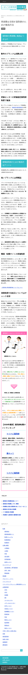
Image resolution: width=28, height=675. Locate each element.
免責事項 (4, 662)
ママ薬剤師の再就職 (8, 512)
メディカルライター (9, 603)
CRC (5, 592)
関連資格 (6, 573)
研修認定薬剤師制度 (17, 107)
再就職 (3, 28)
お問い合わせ (6, 660)
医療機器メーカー (9, 611)
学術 (5, 617)
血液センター (8, 562)
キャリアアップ (7, 565)
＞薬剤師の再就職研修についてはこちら (12, 287)
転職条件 (6, 542)
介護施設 (6, 548)
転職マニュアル (8, 537)
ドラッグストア (7, 581)
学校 (5, 553)
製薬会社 (6, 625)
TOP (12, 15)
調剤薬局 (5, 645)
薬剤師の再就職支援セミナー (11, 501)
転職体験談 (7, 540)
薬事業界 (5, 642)
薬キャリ (10, 453)
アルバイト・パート (8, 578)
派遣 (4, 633)
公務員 (6, 551)
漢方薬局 (6, 556)
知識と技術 (6, 639)
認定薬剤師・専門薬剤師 (11, 567)
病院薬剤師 (6, 636)
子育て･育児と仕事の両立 (9, 631)
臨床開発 (6, 622)
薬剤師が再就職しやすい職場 (11, 503)
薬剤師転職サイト (9, 534)
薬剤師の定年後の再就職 (9, 509)
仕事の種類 (6, 545)
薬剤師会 (6, 531)
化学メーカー (8, 606)
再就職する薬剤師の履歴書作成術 (12, 514)
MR (5, 597)
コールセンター (8, 600)
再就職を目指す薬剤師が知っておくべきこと (15, 506)
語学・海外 (7, 570)
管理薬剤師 (7, 559)
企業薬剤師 (6, 587)
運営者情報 (5, 658)
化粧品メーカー (8, 608)
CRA (5, 590)
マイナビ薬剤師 (13, 434)
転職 (4, 528)
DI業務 (6, 595)
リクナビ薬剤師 (13, 473)
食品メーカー (8, 628)
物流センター (8, 619)
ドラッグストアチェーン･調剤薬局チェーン (14, 584)
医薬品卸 (6, 614)
